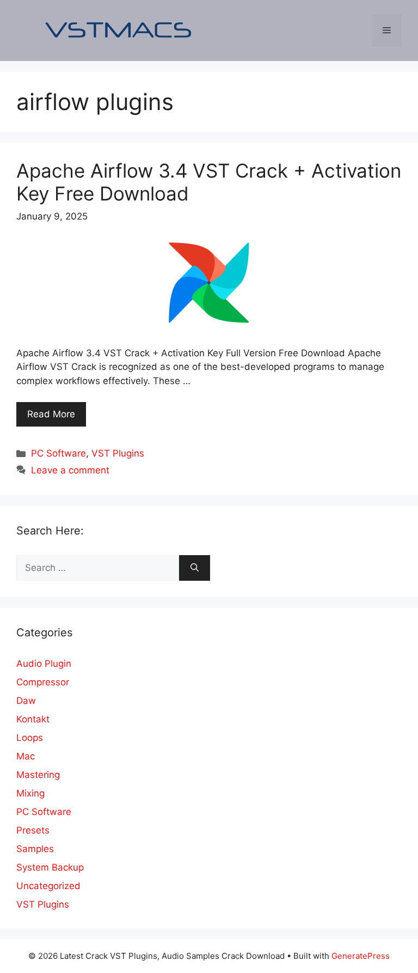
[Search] (194, 568)
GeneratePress (360, 956)
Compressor (42, 682)
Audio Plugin (43, 663)
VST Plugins (117, 453)
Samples (35, 848)
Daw (26, 700)
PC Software (58, 453)
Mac (25, 756)
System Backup (50, 867)
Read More (51, 414)
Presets (33, 830)
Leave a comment (70, 470)
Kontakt (33, 719)
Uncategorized (48, 885)
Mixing (30, 793)
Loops (29, 737)
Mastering (38, 774)
